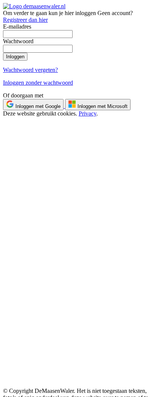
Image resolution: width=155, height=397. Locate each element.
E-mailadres (17, 26)
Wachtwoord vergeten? (30, 70)
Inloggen (15, 56)
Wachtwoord (18, 41)
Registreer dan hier (25, 20)
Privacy (87, 113)
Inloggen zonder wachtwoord (38, 82)
